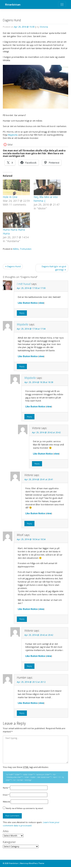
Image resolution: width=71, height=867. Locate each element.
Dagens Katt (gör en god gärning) (54, 268)
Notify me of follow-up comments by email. (25, 808)
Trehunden (25, 248)
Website (6, 801)
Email (6, 794)
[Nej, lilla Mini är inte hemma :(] (47, 187)
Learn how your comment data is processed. (31, 824)
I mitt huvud (23, 284)
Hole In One (10, 197)
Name (6, 787)
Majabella (13, 134)
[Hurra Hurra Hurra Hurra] (16, 220)
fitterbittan (12, 4)
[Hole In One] (16, 187)
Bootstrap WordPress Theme (32, 863)
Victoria (44, 26)
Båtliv (16, 248)
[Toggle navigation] (62, 4)
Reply (21, 313)
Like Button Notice (28, 302)
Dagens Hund (14, 266)
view (41, 302)
